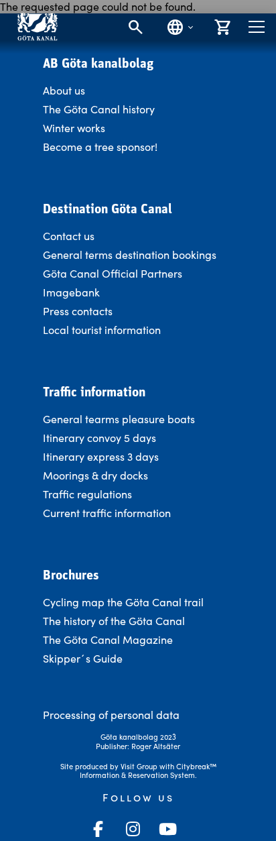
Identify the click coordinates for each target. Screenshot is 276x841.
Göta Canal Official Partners (112, 273)
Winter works (74, 128)
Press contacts (78, 311)
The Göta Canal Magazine (108, 639)
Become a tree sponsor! (100, 146)
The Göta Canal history (99, 109)
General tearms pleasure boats (119, 419)
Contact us (68, 236)
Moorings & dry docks (95, 475)
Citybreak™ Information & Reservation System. (148, 771)
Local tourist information (102, 330)
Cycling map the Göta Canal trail (123, 602)
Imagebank (71, 292)
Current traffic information (107, 513)
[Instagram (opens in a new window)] (133, 829)
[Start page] (37, 26)
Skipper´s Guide (83, 658)
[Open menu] (256, 27)
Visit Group (139, 766)
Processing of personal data (111, 715)
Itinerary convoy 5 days (99, 438)
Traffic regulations (87, 494)
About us (64, 90)
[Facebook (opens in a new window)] (98, 829)
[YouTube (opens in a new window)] (167, 829)
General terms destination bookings (129, 254)
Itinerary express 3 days (101, 456)
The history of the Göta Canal (114, 621)
